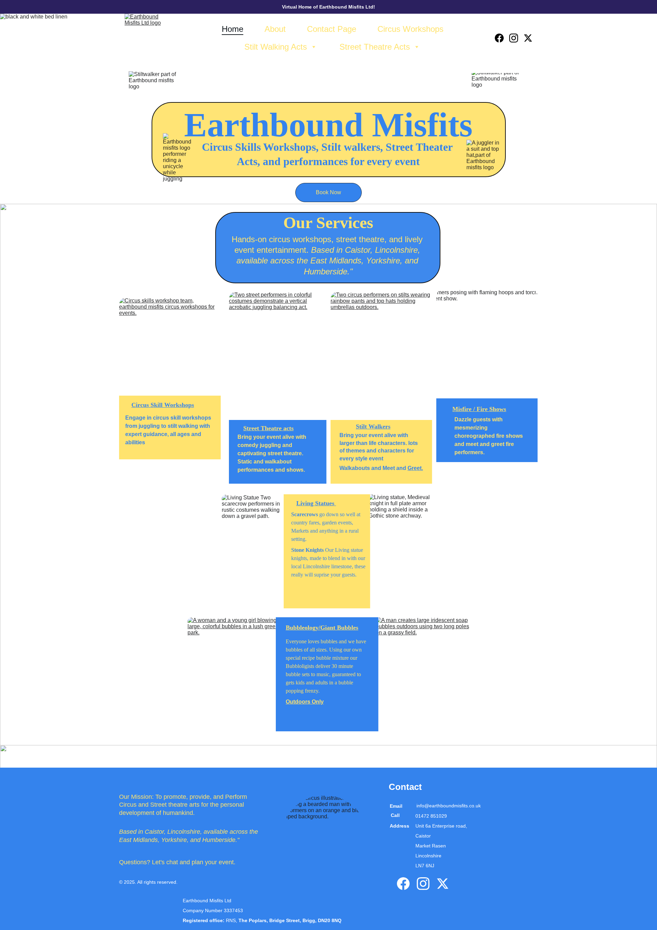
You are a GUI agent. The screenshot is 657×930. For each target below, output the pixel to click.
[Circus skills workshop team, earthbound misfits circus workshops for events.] (170, 349)
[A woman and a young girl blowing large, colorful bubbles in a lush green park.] (234, 674)
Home (232, 29)
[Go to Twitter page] (528, 38)
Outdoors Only (305, 702)
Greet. (415, 468)
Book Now (328, 192)
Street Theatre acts (268, 428)
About (275, 29)
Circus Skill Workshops (162, 404)
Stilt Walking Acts (275, 46)
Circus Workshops (410, 29)
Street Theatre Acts (374, 46)
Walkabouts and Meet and (373, 468)
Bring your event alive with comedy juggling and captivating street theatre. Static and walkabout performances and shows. (272, 453)
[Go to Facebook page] (502, 38)
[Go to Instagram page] (516, 38)
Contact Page (331, 29)
